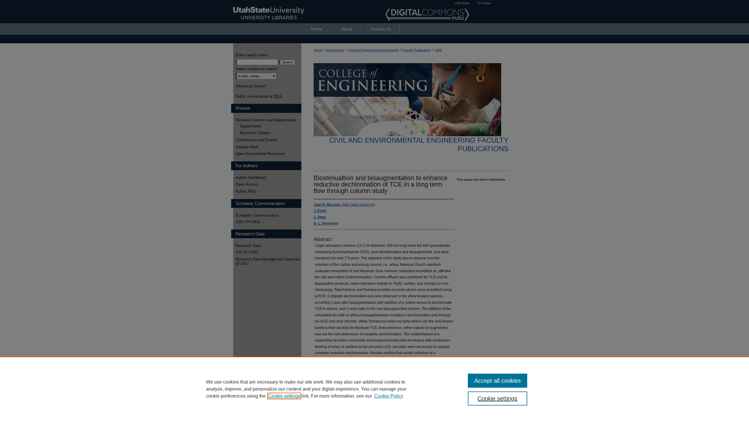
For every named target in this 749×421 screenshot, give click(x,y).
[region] (374, 389)
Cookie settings (284, 396)
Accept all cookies (497, 380)
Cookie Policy (388, 396)
